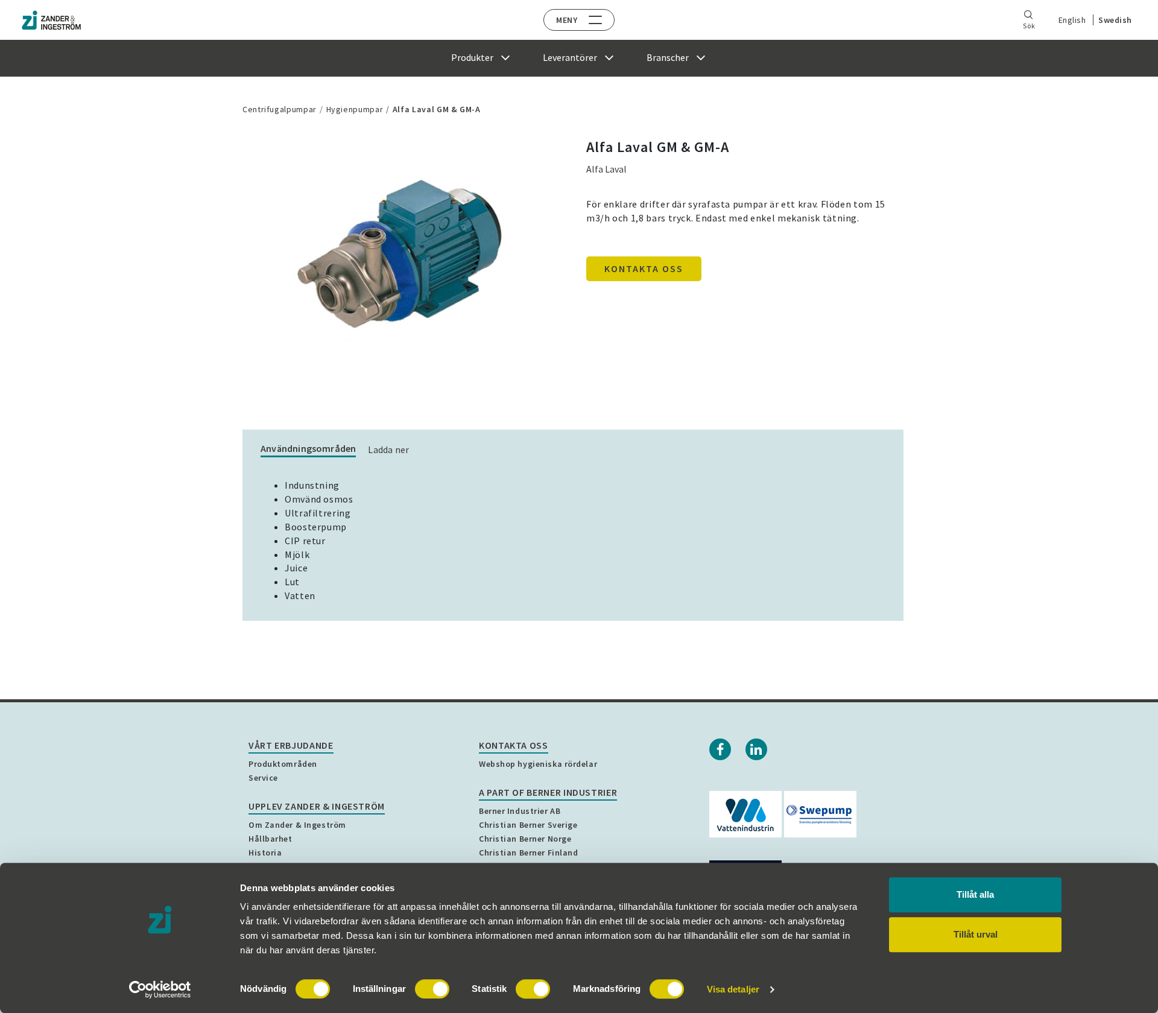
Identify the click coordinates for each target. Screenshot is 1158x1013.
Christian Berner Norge (525, 838)
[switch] (432, 989)
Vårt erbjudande (291, 745)
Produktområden (282, 763)
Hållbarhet (270, 838)
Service (263, 777)
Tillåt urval (976, 934)
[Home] (51, 20)
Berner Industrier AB (519, 810)
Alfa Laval (606, 169)
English (1072, 19)
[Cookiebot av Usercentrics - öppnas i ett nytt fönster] (160, 989)
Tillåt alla (975, 894)
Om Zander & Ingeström (297, 824)
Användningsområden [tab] (308, 448)
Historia (265, 852)
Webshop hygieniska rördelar (538, 763)
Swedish (1115, 19)
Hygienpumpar (355, 109)
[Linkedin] (756, 749)
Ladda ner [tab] (388, 449)
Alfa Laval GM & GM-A (437, 109)
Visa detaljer (733, 989)
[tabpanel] (401, 257)
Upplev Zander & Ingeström (316, 806)
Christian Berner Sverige (528, 824)
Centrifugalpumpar (279, 109)
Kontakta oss (643, 268)
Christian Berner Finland (528, 852)
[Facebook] (720, 749)
